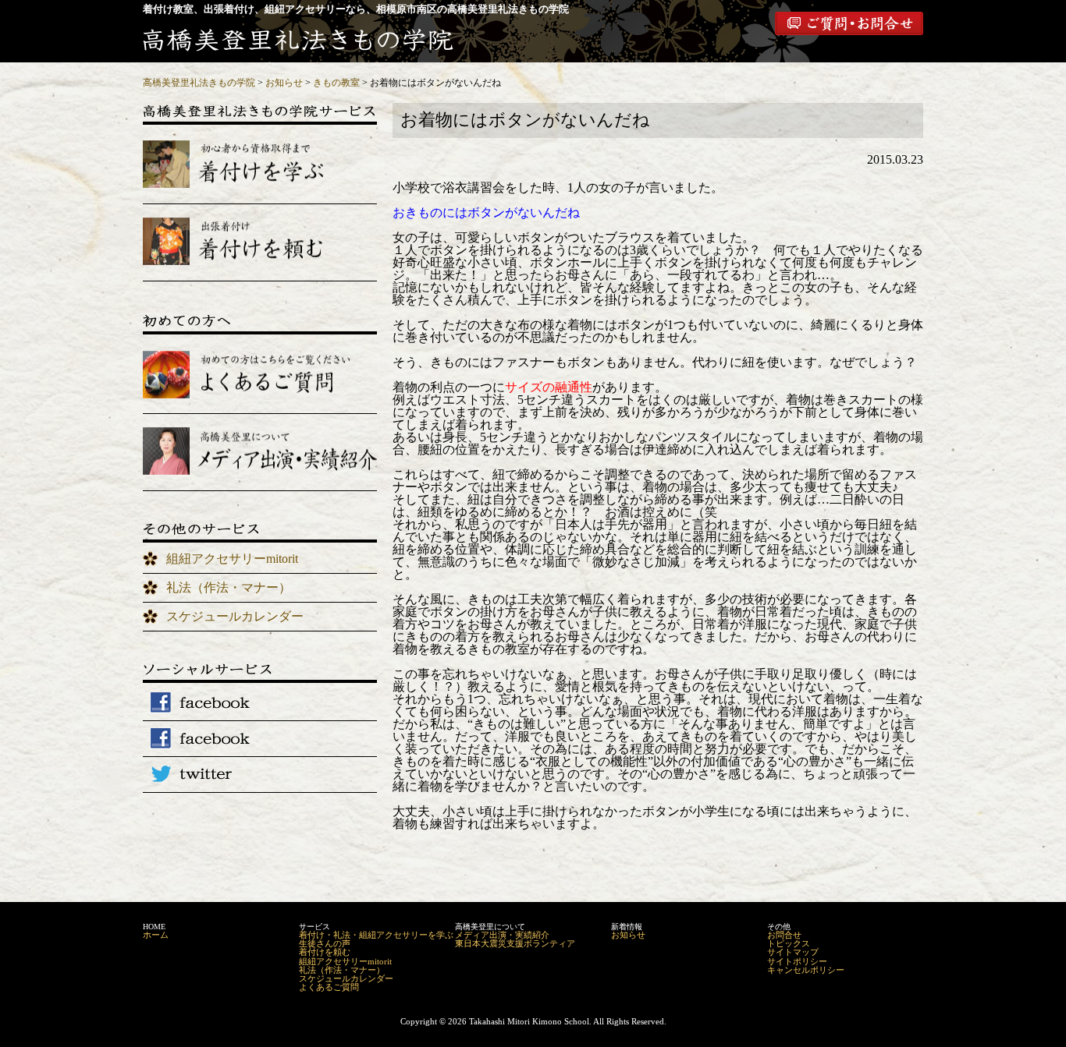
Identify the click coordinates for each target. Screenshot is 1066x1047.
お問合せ (784, 934)
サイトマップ (793, 952)
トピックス (788, 943)
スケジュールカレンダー (235, 616)
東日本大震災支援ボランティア (515, 943)
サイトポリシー (797, 961)
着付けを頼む (324, 952)
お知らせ (628, 934)
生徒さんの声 (324, 943)
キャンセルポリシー (805, 969)
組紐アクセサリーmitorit (232, 558)
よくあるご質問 (329, 987)
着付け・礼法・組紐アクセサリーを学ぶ (376, 934)
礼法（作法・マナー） (228, 587)
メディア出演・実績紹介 (502, 934)
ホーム (156, 934)
